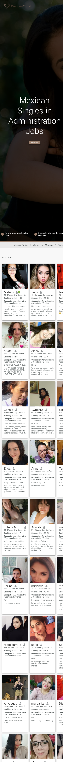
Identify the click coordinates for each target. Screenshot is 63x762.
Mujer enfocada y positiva (14, 541)
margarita (37, 703)
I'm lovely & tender (38, 486)
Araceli (36, 527)
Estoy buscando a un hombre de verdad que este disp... (15, 482)
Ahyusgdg (10, 703)
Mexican (49, 245)
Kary (5, 600)
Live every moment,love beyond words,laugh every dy (42, 306)
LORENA (37, 410)
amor (33, 659)
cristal (8, 351)
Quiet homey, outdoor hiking (42, 721)
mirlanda (37, 586)
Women (36, 245)
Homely (34, 365)
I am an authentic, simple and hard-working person (41, 604)
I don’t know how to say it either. (13, 722)
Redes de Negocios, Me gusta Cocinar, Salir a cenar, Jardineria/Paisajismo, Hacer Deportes (15, 547)
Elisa (7, 468)
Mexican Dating (21, 245)
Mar (32, 717)
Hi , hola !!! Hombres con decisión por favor (15, 306)
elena (35, 351)
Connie (8, 410)
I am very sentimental (12, 603)
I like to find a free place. (13, 717)
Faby (34, 292)
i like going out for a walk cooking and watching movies (40, 664)
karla (34, 645)
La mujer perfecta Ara (39, 541)
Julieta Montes (13, 527)
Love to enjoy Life (38, 482)
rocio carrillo (12, 645)
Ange (34, 468)
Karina (8, 586)
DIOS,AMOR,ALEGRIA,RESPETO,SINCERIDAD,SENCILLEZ (15, 365)
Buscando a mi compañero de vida (42, 600)
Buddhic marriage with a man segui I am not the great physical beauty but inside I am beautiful (42, 547)
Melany (9, 292)
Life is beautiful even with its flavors (15, 424)
